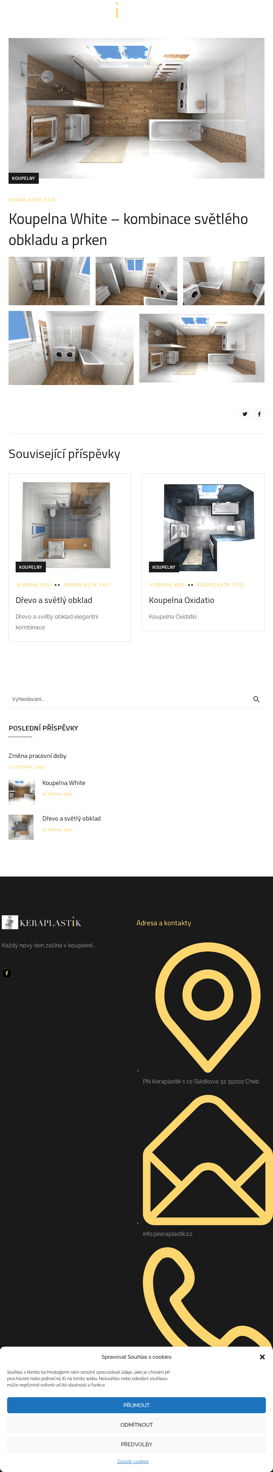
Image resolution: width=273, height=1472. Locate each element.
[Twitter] (245, 414)
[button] (262, 1357)
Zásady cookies (133, 1461)
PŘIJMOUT (136, 1405)
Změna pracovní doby (37, 755)
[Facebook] (259, 414)
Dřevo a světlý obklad (54, 599)
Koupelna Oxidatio (181, 599)
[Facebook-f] (7, 973)
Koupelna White (63, 782)
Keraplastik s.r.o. (32, 200)
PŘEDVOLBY (136, 1444)
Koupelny (23, 178)
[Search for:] (136, 699)
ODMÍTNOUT (137, 1425)
